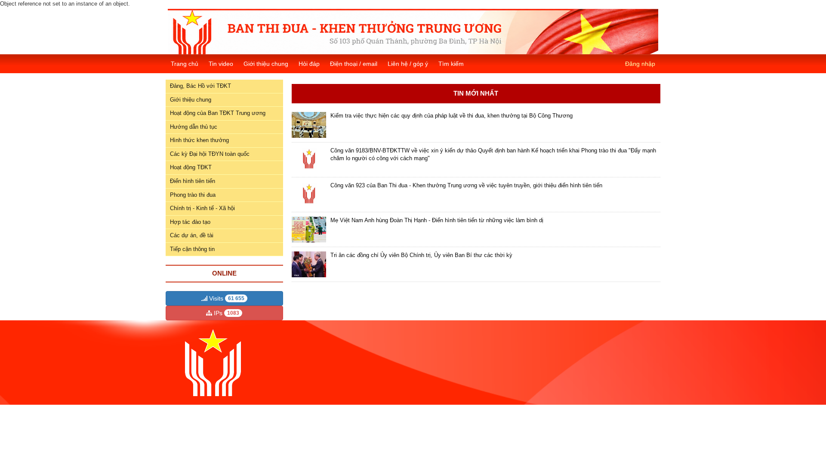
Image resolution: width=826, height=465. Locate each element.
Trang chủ (184, 63)
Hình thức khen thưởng (199, 140)
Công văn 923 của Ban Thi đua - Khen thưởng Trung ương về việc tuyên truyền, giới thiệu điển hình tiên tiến (466, 185)
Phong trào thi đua (193, 195)
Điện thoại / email (353, 63)
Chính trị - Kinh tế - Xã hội (202, 208)
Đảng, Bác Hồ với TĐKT (200, 86)
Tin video (221, 63)
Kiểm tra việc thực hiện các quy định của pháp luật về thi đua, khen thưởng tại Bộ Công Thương (451, 115)
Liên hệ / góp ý (408, 63)
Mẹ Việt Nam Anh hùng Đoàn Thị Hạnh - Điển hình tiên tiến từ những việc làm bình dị (436, 220)
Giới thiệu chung (265, 63)
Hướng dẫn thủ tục (193, 127)
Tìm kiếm (451, 63)
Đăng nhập (640, 63)
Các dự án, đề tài (191, 235)
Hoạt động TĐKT (191, 167)
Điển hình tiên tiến (192, 181)
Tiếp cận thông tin (192, 249)
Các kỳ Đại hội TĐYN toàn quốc (210, 154)
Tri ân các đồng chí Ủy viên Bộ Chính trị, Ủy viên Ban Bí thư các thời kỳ (421, 255)
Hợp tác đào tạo (190, 222)
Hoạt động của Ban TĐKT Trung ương (217, 113)
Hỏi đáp (309, 63)
